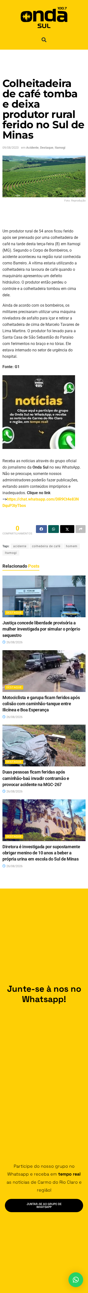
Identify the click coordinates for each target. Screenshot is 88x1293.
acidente (19, 546)
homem (71, 546)
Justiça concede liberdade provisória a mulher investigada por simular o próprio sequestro (41, 629)
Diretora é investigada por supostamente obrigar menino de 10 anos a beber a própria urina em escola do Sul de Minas (41, 853)
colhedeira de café (46, 546)
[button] (44, 40)
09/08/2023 (10, 147)
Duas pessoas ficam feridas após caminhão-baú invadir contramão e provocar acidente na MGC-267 (35, 778)
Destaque (46, 147)
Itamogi (60, 147)
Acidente (32, 147)
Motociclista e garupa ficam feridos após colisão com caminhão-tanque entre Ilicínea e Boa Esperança (41, 704)
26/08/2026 (14, 642)
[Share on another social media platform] (81, 529)
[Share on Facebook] (41, 529)
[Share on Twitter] (67, 529)
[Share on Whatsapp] (53, 529)
